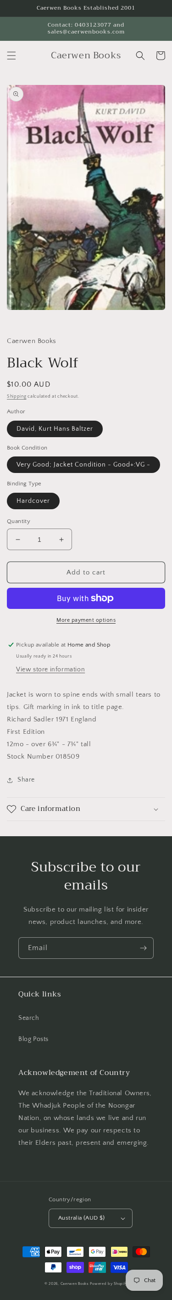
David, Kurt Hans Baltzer (55, 429)
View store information (50, 669)
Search (28, 1018)
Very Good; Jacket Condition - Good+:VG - (83, 464)
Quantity (18, 521)
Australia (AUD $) (81, 1218)
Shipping (17, 396)
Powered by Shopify (109, 1284)
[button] (11, 55)
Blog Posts (33, 1039)
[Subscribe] (143, 948)
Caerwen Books (75, 1284)
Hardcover (33, 501)
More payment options (86, 620)
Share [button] (26, 779)
